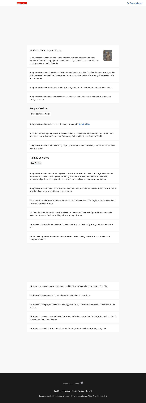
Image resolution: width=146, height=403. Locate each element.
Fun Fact (40, 114)
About (67, 391)
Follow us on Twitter (71, 383)
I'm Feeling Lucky (135, 3)
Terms (74, 391)
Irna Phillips (84, 124)
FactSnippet (59, 391)
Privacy (81, 391)
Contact (89, 391)
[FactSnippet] (22, 4)
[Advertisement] (73, 26)
